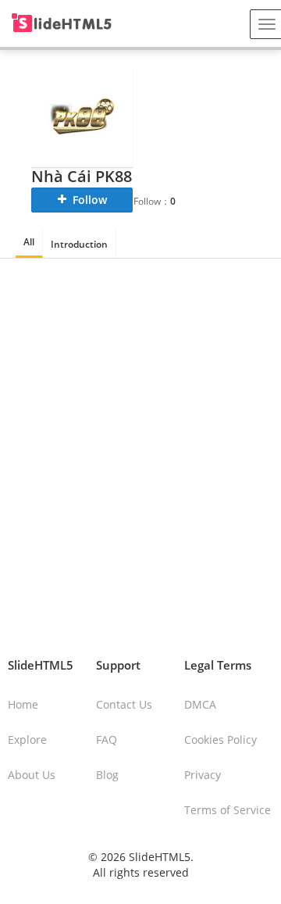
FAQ (106, 739)
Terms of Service (227, 809)
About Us (31, 774)
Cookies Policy (220, 739)
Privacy (202, 774)
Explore (27, 739)
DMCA (200, 704)
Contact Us (124, 704)
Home (23, 704)
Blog (107, 774)
